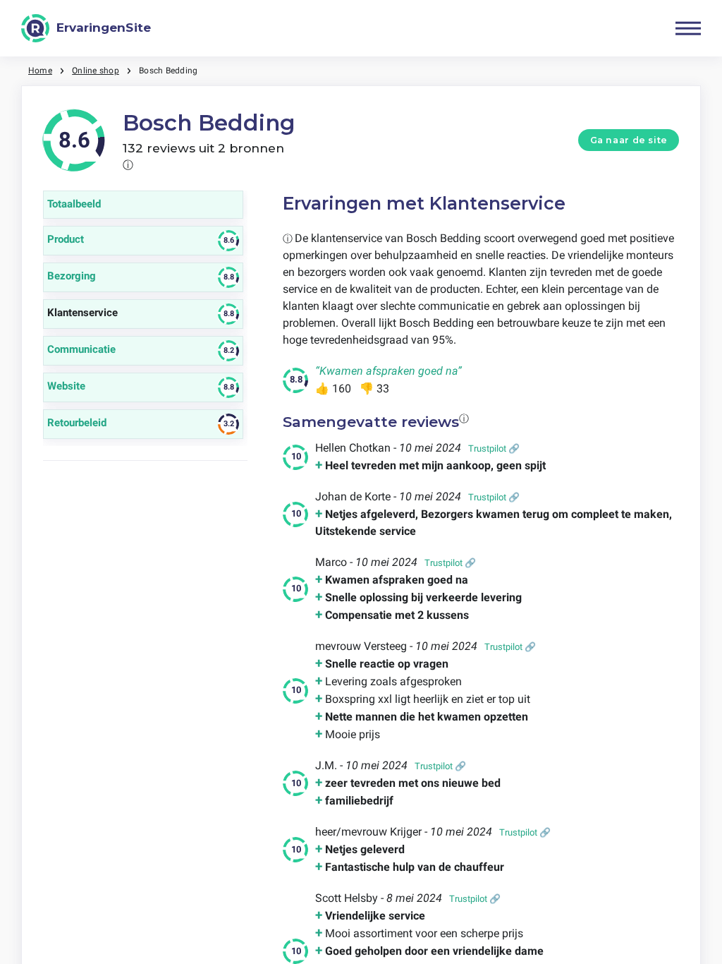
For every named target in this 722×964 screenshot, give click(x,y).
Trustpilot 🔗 (494, 448)
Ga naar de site (629, 140)
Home (40, 71)
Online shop (95, 71)
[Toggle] (688, 28)
